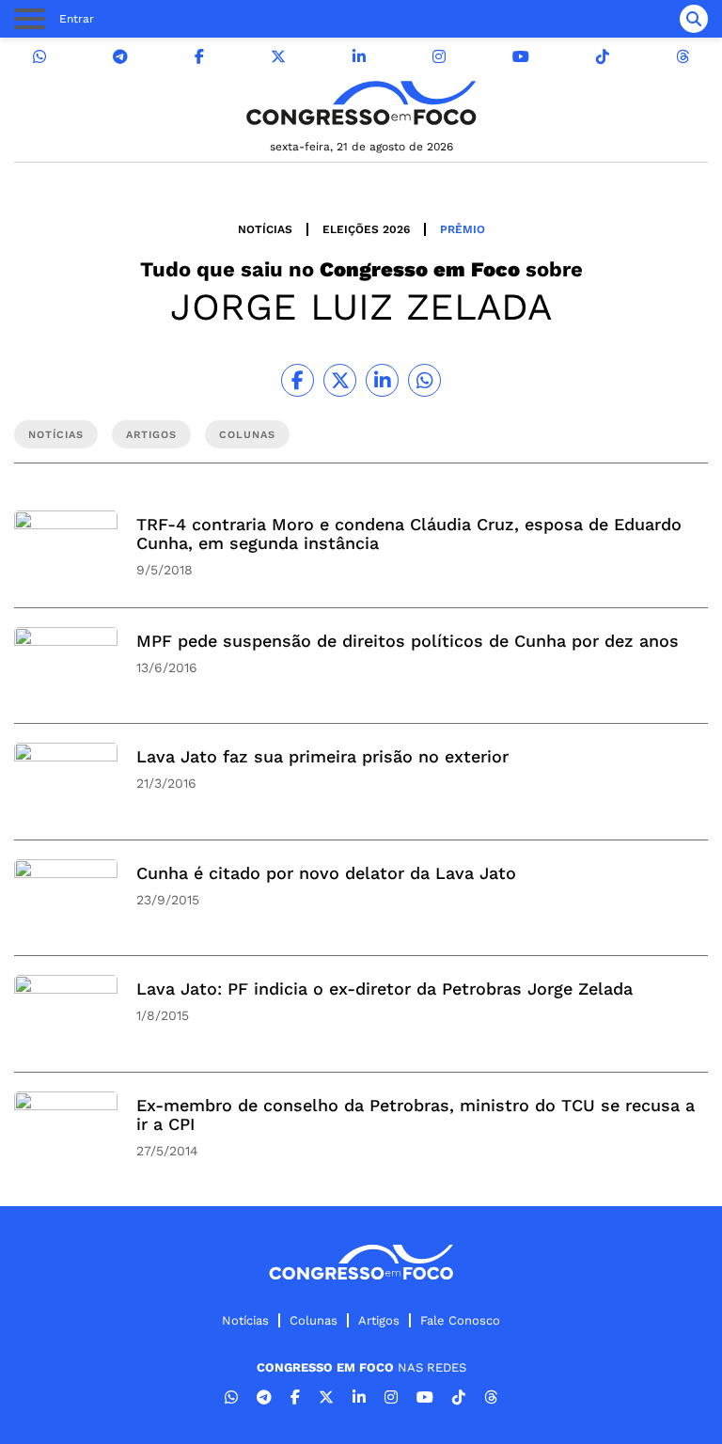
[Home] (361, 103)
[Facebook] (199, 57)
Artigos (379, 1320)
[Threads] (682, 57)
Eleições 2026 (366, 229)
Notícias (265, 229)
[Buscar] (694, 19)
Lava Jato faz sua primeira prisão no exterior (322, 756)
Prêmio (462, 229)
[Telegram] (120, 57)
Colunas (313, 1320)
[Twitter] (278, 57)
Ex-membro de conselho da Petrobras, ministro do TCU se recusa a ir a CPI (415, 1114)
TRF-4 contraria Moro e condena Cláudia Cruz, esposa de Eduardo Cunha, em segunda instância (409, 533)
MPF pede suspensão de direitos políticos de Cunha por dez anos (407, 641)
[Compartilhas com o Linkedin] (382, 380)
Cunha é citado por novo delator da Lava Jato (326, 873)
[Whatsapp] (39, 57)
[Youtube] (520, 57)
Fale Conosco (460, 1320)
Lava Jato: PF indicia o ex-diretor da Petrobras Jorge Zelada (384, 988)
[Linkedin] (359, 57)
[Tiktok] (602, 57)
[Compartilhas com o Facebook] (297, 380)
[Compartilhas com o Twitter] (339, 380)
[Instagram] (439, 57)
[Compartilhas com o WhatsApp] (424, 380)
